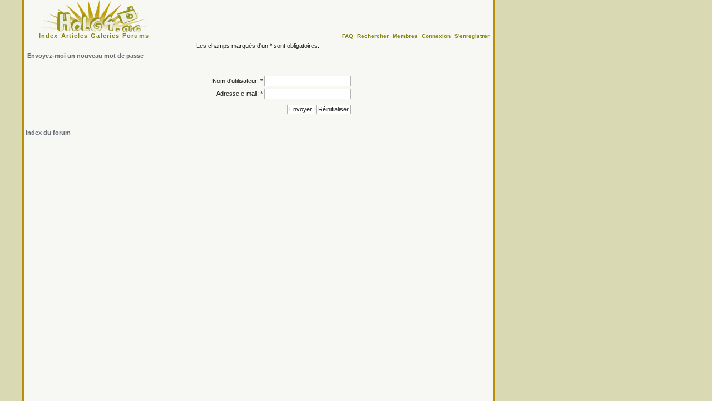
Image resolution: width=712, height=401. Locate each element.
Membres (405, 36)
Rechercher (373, 36)
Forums (135, 35)
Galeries (105, 35)
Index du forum (48, 132)
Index (48, 35)
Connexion (436, 36)
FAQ (347, 36)
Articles (74, 35)
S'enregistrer (472, 36)
